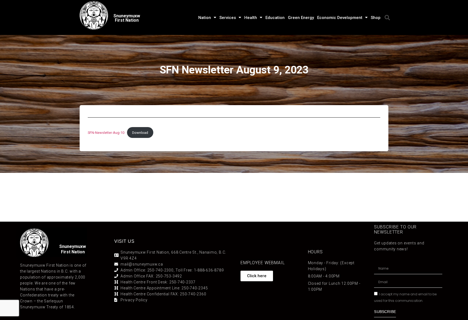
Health (250, 17)
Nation (204, 17)
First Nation (73, 251)
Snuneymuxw (72, 246)
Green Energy (301, 17)
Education (275, 17)
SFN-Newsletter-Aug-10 (106, 133)
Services (227, 17)
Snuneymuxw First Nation (126, 18)
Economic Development (339, 17)
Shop (376, 17)
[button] (387, 17)
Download (140, 133)
